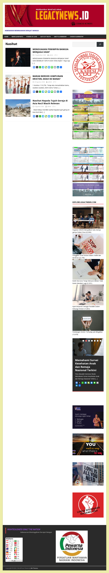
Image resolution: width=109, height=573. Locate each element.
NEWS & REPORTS (17, 37)
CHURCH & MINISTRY (76, 37)
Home (6, 37)
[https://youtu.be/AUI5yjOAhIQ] (100, 44)
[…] (34, 63)
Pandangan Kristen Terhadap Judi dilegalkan (87, 332)
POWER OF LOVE (31, 37)
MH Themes (34, 568)
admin (51, 55)
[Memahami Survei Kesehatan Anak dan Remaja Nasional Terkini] (88, 347)
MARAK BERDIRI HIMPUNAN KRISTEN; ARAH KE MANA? (48, 77)
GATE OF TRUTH (45, 37)
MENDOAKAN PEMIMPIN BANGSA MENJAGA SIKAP (50, 50)
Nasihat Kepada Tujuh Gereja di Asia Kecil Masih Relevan (50, 102)
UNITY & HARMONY (60, 37)
